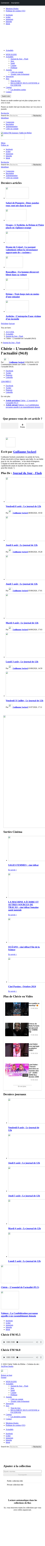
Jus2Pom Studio (7, 1366)
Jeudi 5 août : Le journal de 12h (22, 584)
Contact (9, 92)
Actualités (9, 50)
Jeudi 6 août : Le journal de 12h (22, 545)
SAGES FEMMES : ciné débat (23, 865)
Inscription (10, 124)
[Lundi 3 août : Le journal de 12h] (25, 645)
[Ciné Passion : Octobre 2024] (25, 970)
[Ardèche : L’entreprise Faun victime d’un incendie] (25, 306)
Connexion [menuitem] (5, 3)
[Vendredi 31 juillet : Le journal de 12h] (25, 684)
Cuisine (13, 65)
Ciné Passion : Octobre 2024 (22, 986)
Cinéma (9, 87)
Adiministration (12, 126)
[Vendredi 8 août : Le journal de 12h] (25, 490)
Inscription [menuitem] (15, 3)
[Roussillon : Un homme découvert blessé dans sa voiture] (25, 262)
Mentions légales (12, 9)
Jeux (12, 61)
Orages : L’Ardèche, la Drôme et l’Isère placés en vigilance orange (25, 226)
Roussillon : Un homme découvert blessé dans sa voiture (22, 273)
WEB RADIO (11, 54)
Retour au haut (6, 1375)
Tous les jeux (16, 81)
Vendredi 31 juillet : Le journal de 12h (24, 700)
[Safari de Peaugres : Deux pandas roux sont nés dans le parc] (25, 193)
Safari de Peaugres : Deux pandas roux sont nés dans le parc (22, 204)
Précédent (4, 324)
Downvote (34, 426)
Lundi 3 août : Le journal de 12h (22, 661)
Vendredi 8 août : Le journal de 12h (23, 506)
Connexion (10, 122)
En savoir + (12, 870)
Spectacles (10, 76)
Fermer (3, 1377)
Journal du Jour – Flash (19, 59)
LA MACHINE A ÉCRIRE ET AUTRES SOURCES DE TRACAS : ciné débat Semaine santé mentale (23, 906)
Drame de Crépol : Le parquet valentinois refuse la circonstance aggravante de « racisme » (22, 250)
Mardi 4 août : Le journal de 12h (22, 623)
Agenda (9, 70)
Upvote (9, 426)
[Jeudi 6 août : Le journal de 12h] (25, 529)
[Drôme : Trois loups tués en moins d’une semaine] (25, 284)
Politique (14, 68)
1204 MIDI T (6, 381)
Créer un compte (17, 72)
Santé (13, 63)
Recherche (37, 116)
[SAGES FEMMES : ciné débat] (25, 848)
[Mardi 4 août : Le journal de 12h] (25, 606)
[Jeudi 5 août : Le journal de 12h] (25, 567)
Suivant (12, 324)
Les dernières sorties (18, 90)
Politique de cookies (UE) (15, 11)
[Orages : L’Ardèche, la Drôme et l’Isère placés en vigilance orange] (25, 215)
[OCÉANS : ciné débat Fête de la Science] (25, 930)
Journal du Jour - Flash (27, 473)
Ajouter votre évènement (20, 74)
